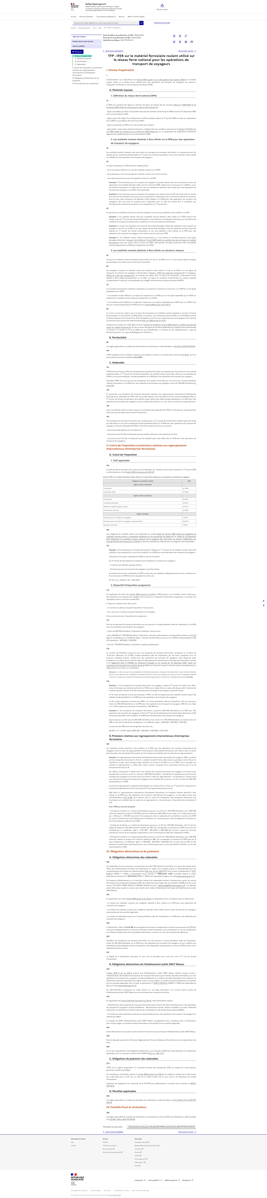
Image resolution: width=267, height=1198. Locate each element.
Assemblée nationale (141, 1142)
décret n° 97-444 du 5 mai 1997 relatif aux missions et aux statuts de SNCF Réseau (151, 130)
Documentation (107, 1149)
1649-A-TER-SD (159, 983)
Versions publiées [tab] (79, 46)
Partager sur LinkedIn (186, 42)
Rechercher (141, 23)
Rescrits (121, 17)
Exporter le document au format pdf (174, 36)
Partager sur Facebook (174, 42)
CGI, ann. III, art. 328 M (154, 871)
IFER (99, 28)
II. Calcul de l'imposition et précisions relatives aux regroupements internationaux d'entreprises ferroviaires (87, 71)
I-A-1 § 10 (184, 354)
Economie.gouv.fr (140, 1159)
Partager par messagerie (192, 42)
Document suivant (186, 51)
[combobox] (106, 23)
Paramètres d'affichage (142, 1191)
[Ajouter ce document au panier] (180, 36)
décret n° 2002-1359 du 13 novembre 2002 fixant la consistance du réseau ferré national (151, 106)
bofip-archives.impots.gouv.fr (111, 1152)
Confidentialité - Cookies (121, 1191)
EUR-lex (137, 1156)
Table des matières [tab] (79, 37)
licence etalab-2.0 (113, 1195)
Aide (72, 1142)
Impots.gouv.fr (139, 1162)
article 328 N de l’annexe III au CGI (135, 1000)
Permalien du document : (113, 1127)
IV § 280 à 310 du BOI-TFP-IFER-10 (122, 1119)
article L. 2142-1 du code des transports (166, 273)
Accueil (73, 17)
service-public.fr (154, 1180)
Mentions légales (96, 1191)
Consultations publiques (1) (106, 17)
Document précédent (114, 51)
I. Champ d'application (82, 56)
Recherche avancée (162, 22)
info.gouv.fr (139, 1180)
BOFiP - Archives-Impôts (136, 17)
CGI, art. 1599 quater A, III (152, 320)
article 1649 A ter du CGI (118, 973)
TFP (94, 28)
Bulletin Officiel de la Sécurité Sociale (146, 1146)
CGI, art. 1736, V (154, 1053)
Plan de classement (86, 17)
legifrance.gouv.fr (171, 1180)
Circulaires (138, 1149)
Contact (73, 1146)
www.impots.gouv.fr (184, 876)
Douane (137, 1152)
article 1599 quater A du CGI (156, 304)
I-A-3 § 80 (127, 797)
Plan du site (107, 1191)
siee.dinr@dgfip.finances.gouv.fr (170, 885)
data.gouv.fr (186, 1180)
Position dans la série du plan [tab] (83, 41)
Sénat (136, 1166)
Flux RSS (105, 1142)
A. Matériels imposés (83, 58)
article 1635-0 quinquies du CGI (138, 472)
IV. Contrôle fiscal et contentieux (85, 83)
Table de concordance (109, 1146)
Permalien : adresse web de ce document (186, 36)
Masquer (78, 51)
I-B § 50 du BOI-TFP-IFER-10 (184, 346)
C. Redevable (80, 64)
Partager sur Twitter (180, 42)
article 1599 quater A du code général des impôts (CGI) (160, 79)
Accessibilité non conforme (79, 1191)
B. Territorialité (80, 61)
